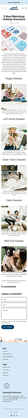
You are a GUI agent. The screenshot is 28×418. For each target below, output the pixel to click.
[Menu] (2, 8)
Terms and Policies (14, 412)
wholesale (5, 372)
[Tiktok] (17, 415)
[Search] (5, 8)
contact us (5, 375)
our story (5, 351)
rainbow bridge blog (8, 356)
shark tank (5, 359)
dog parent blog (7, 354)
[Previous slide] (1, 2)
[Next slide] (26, 2)
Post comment (7, 327)
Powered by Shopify (19, 409)
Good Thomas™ (11, 409)
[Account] (22, 8)
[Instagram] (14, 415)
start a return (6, 369)
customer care (6, 367)
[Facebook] (11, 415)
